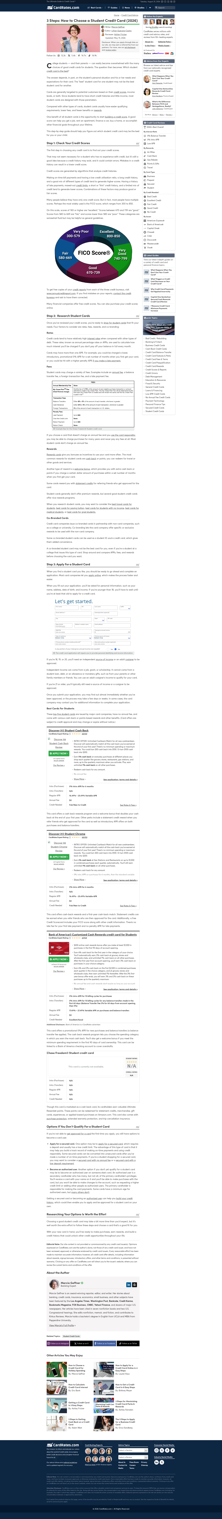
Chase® (150, 232)
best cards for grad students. (81, 511)
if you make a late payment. (107, 360)
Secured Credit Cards (155, 407)
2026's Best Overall (155, 127)
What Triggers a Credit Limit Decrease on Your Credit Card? (160, 281)
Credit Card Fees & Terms (157, 359)
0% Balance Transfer (156, 135)
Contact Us (122, 1465)
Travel (150, 167)
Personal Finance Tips (155, 404)
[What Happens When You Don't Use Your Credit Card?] (146, 274)
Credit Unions (152, 373)
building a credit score (116, 116)
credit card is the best (57, 71)
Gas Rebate (152, 159)
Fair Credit (151, 204)
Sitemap (144, 1465)
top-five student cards (64, 714)
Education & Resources (156, 380)
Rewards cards (54, 454)
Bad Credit (152, 196)
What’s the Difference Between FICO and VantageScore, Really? (161, 103)
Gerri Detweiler (157, 83)
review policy (111, 50)
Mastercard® (153, 243)
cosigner (129, 659)
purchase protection (57, 1118)
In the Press (150, 45)
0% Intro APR (153, 139)
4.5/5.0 (84, 734)
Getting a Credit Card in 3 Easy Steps (78, 1404)
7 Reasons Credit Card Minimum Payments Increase (160, 308)
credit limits (82, 185)
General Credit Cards (155, 387)
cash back (91, 458)
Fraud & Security (153, 383)
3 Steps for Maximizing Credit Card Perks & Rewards (126, 1404)
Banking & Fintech (154, 342)
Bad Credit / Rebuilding (156, 338)
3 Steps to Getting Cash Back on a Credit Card (79, 1422)
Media (120, 1468)
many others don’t (80, 1192)
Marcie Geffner (70, 1283)
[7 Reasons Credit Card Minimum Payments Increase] (146, 310)
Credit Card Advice (129, 15)
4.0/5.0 (84, 837)
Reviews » (169, 115)
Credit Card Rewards (155, 366)
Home (116, 15)
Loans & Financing (154, 390)
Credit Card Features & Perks (158, 355)
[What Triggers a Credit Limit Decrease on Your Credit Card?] (146, 283)
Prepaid (150, 180)
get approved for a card (79, 1133)
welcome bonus (82, 468)
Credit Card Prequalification (158, 362)
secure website (59, 760)
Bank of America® (155, 224)
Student (150, 187)
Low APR (151, 143)
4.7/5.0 (84, 938)
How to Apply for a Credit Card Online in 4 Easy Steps (126, 1368)
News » (162, 115)
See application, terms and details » (120, 779)
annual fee (117, 372)
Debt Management (154, 376)
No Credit (151, 212)
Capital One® (153, 228)
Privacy (144, 1462)
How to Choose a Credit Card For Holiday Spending (76, 1368)
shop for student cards (115, 322)
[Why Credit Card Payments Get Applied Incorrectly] (146, 292)
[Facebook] (165, 2)
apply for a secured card (110, 1143)
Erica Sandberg (157, 96)
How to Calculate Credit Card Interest (78, 1386)
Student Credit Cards (71, 1336)
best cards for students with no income (104, 508)
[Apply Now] (59, 754)
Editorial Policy (164, 41)
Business (151, 176)
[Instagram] (162, 2)
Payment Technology (155, 401)
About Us (149, 41)
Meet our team (90, 1465)
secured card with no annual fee (94, 1160)
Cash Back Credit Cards (156, 349)
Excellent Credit (154, 200)
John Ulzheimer (157, 109)
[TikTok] (172, 1450)
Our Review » (59, 765)
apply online (95, 575)
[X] (168, 2)
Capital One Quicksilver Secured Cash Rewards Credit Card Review (161, 299)
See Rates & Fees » (128, 805)
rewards (97, 110)
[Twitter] (156, 1450)
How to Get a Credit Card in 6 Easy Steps (125, 1386)
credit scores (120, 92)
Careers (133, 1465)
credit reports (79, 289)
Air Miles (151, 152)
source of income (104, 659)
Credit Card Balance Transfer (158, 352)
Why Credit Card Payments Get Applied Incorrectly (162, 290)
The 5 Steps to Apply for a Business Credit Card (125, 1422)
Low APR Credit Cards (155, 394)
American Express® (155, 220)
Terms (132, 1468)
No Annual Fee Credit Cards (158, 397)
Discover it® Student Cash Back (69, 730)
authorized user (94, 1198)
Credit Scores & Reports (156, 369)
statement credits (84, 483)
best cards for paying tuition (70, 508)
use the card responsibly (123, 435)
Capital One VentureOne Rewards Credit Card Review (162, 91)
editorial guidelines (70, 1462)
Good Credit (152, 208)
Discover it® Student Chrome (67, 834)
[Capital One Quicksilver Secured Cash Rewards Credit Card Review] (146, 301)
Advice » (155, 115)
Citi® (149, 236)
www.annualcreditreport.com (61, 293)
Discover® (151, 239)
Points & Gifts (153, 163)
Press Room (134, 1462)
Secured (150, 184)
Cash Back (152, 156)
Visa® (149, 247)
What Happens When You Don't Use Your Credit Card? (162, 78)
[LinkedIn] (156, 1462)
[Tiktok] (174, 2)
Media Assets (163, 45)
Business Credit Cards (155, 345)
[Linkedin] (171, 2)
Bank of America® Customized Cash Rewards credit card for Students (93, 934)
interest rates (93, 338)
